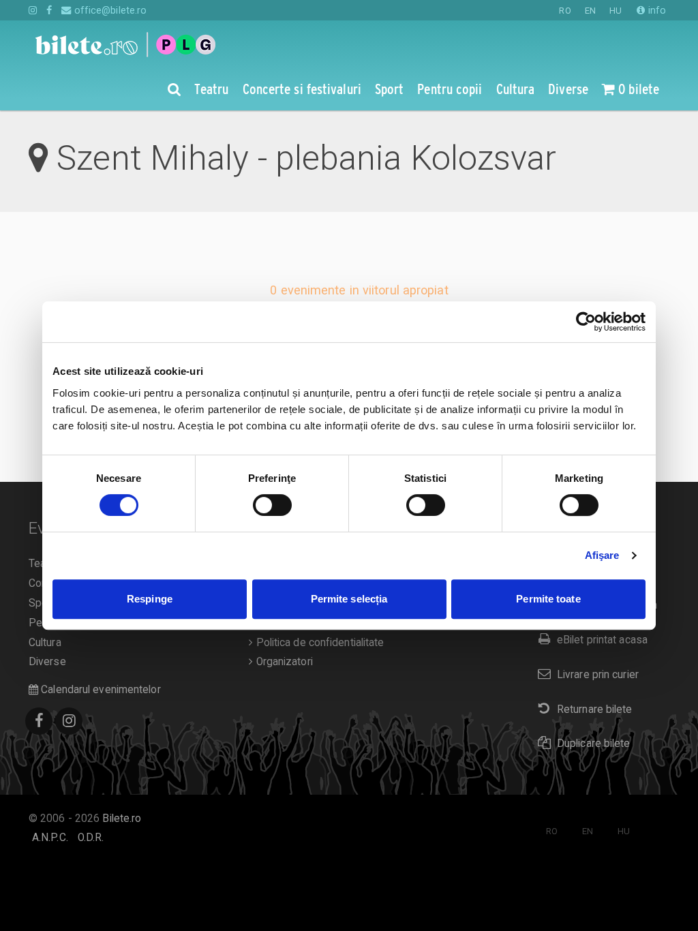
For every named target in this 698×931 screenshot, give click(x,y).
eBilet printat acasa (602, 640)
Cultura (45, 643)
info (656, 10)
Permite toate (548, 599)
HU (615, 10)
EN (590, 10)
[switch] (272, 505)
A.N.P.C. (50, 837)
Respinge (149, 599)
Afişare (602, 555)
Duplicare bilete (594, 743)
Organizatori (282, 662)
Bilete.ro (121, 818)
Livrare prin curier (598, 675)
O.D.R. (91, 837)
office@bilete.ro (109, 10)
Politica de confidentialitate (318, 643)
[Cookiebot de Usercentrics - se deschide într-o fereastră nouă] (586, 321)
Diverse (47, 662)
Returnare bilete (595, 709)
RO (565, 10)
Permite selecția (349, 599)
